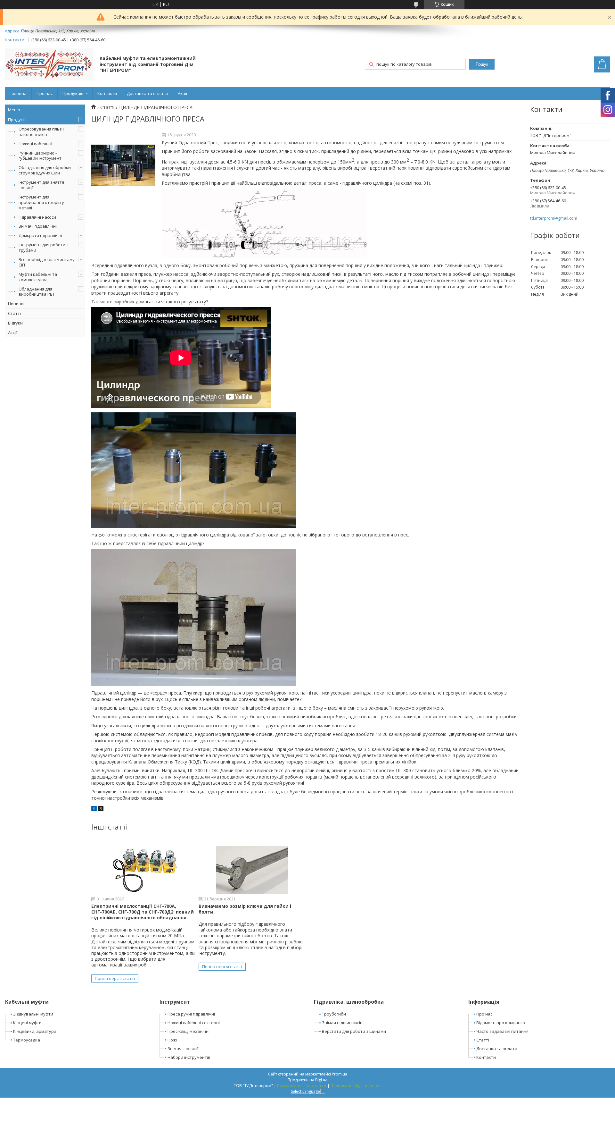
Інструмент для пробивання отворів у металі (41, 202)
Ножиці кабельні (35, 144)
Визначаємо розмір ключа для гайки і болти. (245, 909)
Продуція (17, 119)
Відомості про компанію (500, 1022)
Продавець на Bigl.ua (307, 1080)
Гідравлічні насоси (37, 217)
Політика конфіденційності (356, 1085)
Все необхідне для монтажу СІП (47, 262)
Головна (18, 93)
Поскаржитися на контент (301, 1085)
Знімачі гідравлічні (38, 226)
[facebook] (94, 809)
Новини (16, 304)
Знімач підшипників (342, 1022)
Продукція (72, 93)
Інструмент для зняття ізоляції (41, 184)
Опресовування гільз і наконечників (41, 131)
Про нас (45, 93)
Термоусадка (26, 1040)
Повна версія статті (115, 978)
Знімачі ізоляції (183, 1048)
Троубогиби (334, 1014)
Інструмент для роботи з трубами (44, 247)
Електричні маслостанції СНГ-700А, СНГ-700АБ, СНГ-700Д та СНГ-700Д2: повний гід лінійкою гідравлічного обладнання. (142, 912)
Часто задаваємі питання (502, 1031)
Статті (14, 313)
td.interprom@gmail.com (553, 218)
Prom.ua (339, 1074)
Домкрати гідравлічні (40, 235)
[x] (100, 809)
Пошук (482, 64)
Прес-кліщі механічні (188, 1031)
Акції (182, 93)
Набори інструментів (189, 1057)
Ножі (172, 1040)
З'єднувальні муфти (33, 1014)
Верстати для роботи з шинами (354, 1031)
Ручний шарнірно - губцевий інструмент (40, 155)
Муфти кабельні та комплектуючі (38, 276)
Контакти (107, 93)
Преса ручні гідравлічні (191, 1014)
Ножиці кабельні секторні (194, 1022)
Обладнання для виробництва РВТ (37, 291)
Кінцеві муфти (27, 1022)
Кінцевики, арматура (34, 1031)
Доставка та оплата (147, 93)
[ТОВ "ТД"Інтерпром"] (49, 65)
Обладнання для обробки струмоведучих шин (45, 170)
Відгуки (15, 323)
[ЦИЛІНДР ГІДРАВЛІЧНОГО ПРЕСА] (123, 165)
